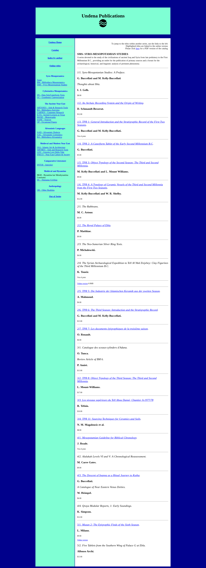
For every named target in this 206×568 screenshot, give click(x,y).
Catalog (55, 50)
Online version (82, 283)
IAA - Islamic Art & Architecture (51, 147)
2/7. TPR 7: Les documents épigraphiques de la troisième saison (112, 328)
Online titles (55, 66)
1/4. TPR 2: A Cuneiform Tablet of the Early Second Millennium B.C (115, 143)
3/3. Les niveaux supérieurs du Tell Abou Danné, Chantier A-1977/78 (115, 400)
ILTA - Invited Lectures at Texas (51, 115)
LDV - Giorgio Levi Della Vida (50, 152)
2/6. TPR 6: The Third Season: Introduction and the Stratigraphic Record (117, 309)
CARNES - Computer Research (50, 112)
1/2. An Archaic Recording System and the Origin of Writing (110, 102)
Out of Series (55, 196)
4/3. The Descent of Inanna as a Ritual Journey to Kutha (108, 475)
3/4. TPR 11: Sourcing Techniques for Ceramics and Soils (108, 418)
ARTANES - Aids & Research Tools (52, 108)
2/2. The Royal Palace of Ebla (93, 225)
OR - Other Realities (45, 190)
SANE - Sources (44, 120)
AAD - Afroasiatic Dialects (48, 132)
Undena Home (55, 42)
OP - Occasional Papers (47, 122)
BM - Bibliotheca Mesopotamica (51, 82)
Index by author (55, 58)
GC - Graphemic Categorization (50, 97)
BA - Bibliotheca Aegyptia (48, 110)
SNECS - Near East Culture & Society (53, 155)
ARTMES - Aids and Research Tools (52, 150)
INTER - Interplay (45, 165)
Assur (39, 80)
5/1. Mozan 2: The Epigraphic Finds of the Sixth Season (108, 524)
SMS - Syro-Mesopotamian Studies (52, 85)
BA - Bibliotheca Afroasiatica (49, 137)
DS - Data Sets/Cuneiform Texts (51, 95)
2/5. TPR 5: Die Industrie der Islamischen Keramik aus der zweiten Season (118, 291)
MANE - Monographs (46, 117)
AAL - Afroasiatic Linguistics (49, 135)
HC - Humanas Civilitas (47, 180)
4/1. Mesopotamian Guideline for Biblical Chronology (106, 437)
